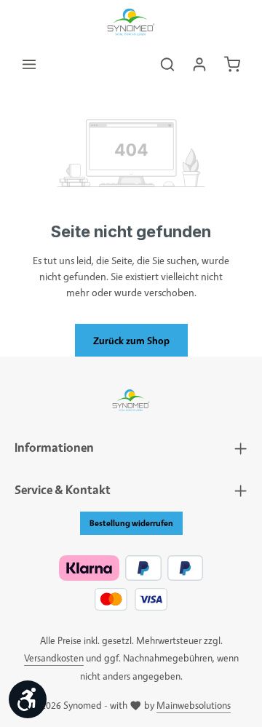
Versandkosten (54, 657)
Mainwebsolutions (193, 705)
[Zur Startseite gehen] (131, 22)
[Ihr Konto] (199, 64)
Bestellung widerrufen (131, 522)
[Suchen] (167, 64)
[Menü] (29, 64)
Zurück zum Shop (131, 340)
